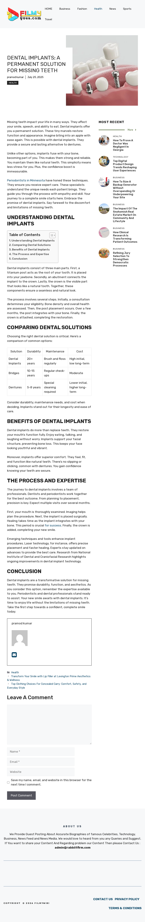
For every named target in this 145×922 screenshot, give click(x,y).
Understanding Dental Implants (33, 240)
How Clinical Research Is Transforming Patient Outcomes (125, 237)
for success (53, 525)
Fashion (82, 8)
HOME (48, 8)
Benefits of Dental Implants (31, 249)
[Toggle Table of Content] (51, 235)
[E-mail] (14, 656)
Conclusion (19, 258)
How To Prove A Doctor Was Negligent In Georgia (123, 145)
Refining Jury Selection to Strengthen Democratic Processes (121, 259)
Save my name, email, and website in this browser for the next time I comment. (51, 782)
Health (98, 8)
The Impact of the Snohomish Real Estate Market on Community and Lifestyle (125, 215)
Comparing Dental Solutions (31, 245)
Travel (48, 19)
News (112, 8)
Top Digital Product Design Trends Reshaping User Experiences (125, 165)
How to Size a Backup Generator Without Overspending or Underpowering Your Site (125, 189)
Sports (127, 8)
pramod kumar (15, 77)
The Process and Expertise (30, 254)
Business (64, 8)
